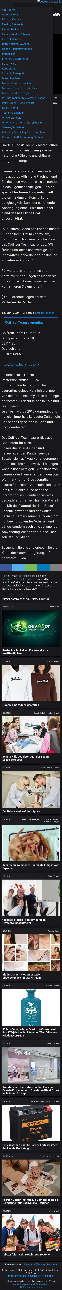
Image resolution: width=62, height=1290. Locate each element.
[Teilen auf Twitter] (18, 567)
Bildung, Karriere (11, 19)
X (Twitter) (39, 1264)
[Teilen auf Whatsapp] (31, 567)
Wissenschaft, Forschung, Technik (22, 137)
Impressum (28, 1284)
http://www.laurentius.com (22, 364)
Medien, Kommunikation (16, 83)
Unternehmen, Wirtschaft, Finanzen (23, 122)
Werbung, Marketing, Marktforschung (24, 132)
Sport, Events (10, 107)
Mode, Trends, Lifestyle (16, 93)
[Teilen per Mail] (56, 567)
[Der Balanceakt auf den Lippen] (31, 808)
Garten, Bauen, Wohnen (16, 44)
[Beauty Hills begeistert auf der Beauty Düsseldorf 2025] (31, 753)
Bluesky (27, 1264)
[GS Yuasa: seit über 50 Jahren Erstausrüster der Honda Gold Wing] (31, 1141)
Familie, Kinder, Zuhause (16, 34)
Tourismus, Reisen (13, 112)
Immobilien (8, 53)
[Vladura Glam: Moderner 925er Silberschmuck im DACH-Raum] (31, 971)
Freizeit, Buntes (11, 39)
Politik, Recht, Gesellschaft (18, 102)
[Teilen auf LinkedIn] (43, 567)
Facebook (52, 1264)
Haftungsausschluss (31, 1287)
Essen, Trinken (11, 29)
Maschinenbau (11, 78)
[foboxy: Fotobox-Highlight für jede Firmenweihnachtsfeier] (31, 916)
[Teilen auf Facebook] (6, 567)
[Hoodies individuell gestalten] (31, 701)
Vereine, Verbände (13, 127)
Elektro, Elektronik (12, 24)
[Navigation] (3, 3)
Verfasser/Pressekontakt (17, 579)
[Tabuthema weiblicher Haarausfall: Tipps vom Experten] (31, 861)
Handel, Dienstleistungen (17, 48)
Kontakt (16, 1284)
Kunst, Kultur (9, 68)
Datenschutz (42, 1284)
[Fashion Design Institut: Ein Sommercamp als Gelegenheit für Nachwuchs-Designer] (31, 1196)
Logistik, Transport (13, 73)
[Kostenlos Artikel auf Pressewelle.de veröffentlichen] (31, 647)
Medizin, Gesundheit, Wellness (20, 88)
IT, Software (9, 63)
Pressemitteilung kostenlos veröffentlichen (31, 1275)
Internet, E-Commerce (15, 58)
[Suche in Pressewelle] (9, 3)
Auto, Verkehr (10, 14)
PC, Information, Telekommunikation (23, 98)
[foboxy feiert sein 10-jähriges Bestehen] (31, 1251)
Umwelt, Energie (11, 117)
